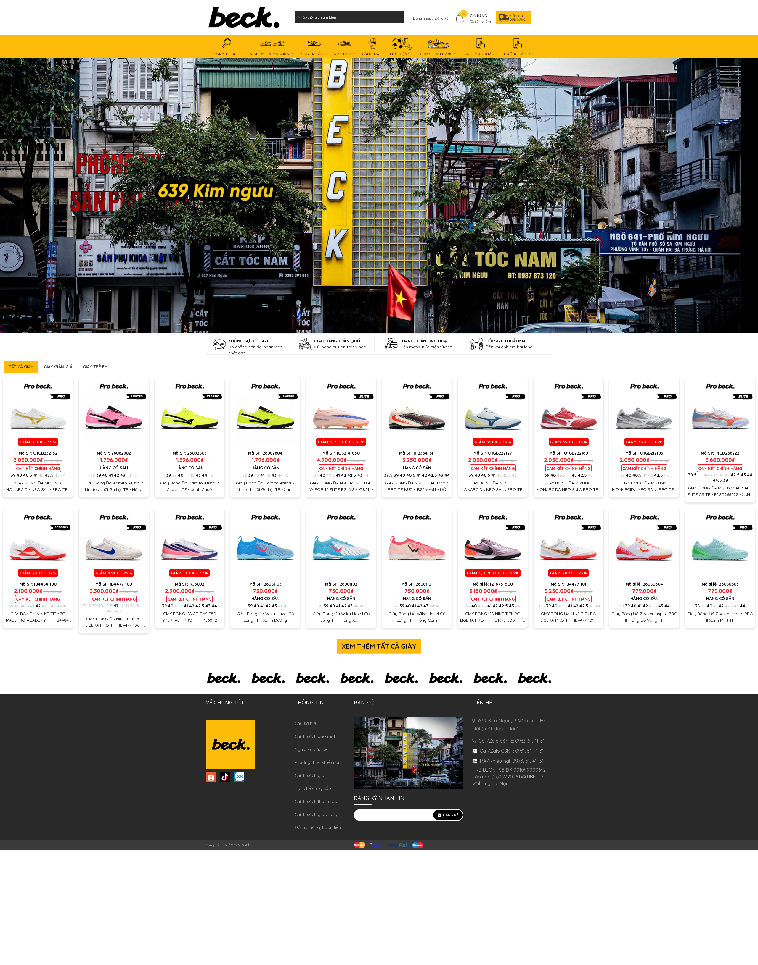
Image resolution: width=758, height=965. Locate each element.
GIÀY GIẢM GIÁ (58, 366)
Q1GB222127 (500, 453)
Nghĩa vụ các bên (312, 749)
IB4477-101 (575, 584)
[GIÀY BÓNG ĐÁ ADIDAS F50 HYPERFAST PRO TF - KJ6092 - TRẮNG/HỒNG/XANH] (189, 543)
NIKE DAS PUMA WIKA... (271, 53)
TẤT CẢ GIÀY (21, 366)
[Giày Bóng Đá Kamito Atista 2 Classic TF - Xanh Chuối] (189, 412)
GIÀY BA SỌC (313, 53)
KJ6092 (197, 584)
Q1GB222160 (576, 453)
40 (19, 475)
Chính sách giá (309, 775)
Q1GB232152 (45, 453)
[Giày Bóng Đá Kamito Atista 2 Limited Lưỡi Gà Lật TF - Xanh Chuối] (265, 412)
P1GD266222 (727, 453)
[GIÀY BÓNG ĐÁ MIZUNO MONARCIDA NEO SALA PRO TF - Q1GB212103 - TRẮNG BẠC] (644, 412)
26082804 (272, 453)
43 (57, 475)
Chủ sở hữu (306, 723)
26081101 (424, 584)
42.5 (49, 475)
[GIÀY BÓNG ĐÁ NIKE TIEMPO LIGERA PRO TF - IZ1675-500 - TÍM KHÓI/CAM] (493, 543)
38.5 (388, 475)
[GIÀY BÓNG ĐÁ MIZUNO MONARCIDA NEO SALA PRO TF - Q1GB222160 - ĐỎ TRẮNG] (568, 412)
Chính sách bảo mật (315, 736)
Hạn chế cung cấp (313, 788)
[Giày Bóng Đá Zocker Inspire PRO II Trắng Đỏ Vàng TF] (644, 543)
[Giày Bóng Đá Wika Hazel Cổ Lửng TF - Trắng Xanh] (341, 543)
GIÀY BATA (343, 53)
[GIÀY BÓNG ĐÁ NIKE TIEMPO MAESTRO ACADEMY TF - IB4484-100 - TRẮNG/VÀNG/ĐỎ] (38, 543)
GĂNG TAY (371, 53)
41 (35, 475)
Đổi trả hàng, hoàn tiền (318, 827)
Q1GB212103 (651, 453)
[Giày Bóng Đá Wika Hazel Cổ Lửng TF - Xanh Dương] (265, 543)
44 (63, 475)
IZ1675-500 (501, 584)
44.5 (717, 480)
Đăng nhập (422, 18)
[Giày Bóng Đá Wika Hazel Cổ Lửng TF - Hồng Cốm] (417, 543)
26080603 (729, 584)
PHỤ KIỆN (399, 53)
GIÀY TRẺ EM (95, 366)
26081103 (273, 584)
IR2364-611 (424, 453)
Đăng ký (442, 18)
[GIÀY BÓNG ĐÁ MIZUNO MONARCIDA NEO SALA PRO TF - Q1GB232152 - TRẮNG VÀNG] (38, 412)
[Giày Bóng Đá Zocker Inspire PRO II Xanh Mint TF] (720, 543)
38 (92, 475)
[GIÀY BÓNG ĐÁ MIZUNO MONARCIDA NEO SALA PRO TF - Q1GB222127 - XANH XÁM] (493, 412)
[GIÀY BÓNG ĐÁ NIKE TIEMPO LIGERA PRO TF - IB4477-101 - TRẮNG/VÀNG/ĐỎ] (568, 543)
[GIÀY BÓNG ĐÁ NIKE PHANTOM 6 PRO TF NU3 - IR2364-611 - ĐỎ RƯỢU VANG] (417, 412)
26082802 (121, 453)
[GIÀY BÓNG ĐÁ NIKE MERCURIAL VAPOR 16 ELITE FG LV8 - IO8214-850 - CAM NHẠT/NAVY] (341, 412)
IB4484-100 (45, 584)
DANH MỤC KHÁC (479, 53)
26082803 (197, 453)
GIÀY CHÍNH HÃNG (437, 53)
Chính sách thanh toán (317, 801)
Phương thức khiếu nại (317, 762)
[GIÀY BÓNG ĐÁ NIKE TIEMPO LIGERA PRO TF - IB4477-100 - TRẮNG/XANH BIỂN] (114, 543)
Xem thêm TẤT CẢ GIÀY (379, 646)
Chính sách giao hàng (317, 814)
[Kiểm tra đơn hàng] (512, 17)
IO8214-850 (348, 453)
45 (134, 475)
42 (41, 475)
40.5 (27, 475)
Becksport (238, 845)
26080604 (653, 584)
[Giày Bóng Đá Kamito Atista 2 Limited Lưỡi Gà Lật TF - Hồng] (114, 412)
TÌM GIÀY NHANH (225, 53)
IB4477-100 (121, 584)
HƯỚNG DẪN (516, 53)
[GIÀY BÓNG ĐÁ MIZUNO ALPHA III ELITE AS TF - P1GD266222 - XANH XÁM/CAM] (720, 412)
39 (13, 475)
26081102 (348, 584)
